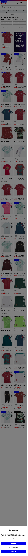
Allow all (13, 543)
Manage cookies (13, 547)
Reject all (13, 551)
